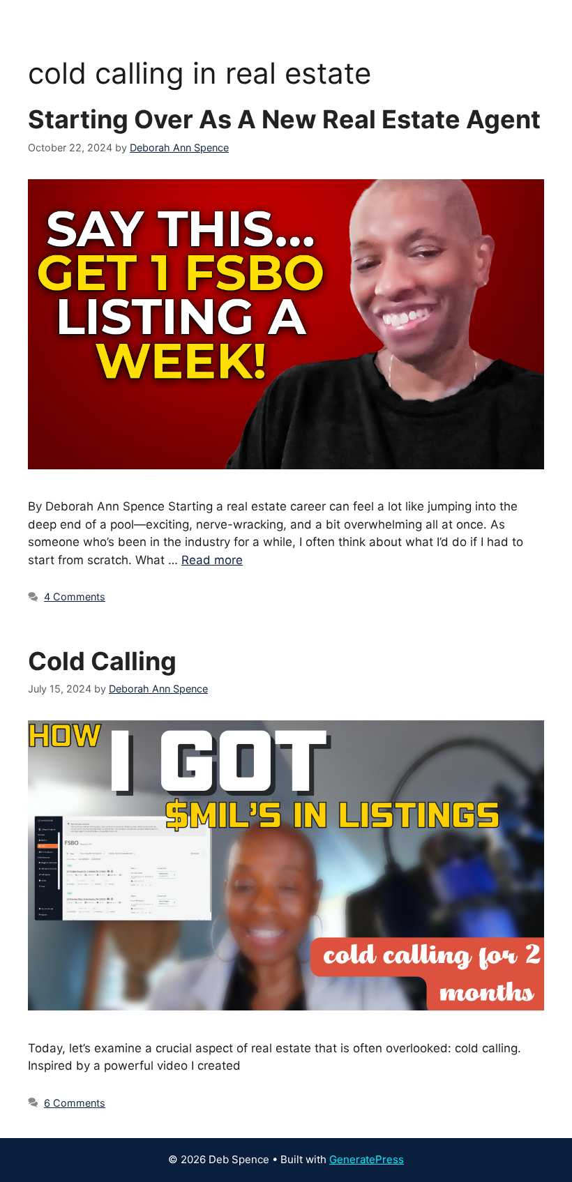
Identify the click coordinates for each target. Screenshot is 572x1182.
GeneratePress (366, 1159)
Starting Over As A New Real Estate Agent (284, 119)
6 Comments (74, 1103)
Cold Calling (102, 661)
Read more (212, 560)
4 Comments (74, 597)
